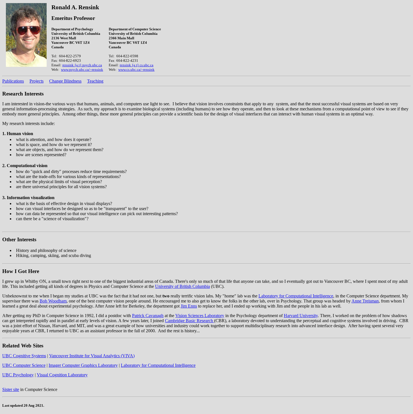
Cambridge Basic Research (189, 320)
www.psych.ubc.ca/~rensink (82, 69)
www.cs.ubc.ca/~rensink (136, 69)
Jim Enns (189, 306)
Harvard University (301, 315)
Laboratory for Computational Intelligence (295, 296)
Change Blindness (65, 81)
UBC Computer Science (24, 365)
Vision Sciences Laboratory (199, 315)
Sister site (10, 389)
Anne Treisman (365, 301)
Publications (13, 81)
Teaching (95, 81)
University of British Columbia (182, 286)
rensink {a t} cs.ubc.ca (136, 65)
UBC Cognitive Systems (24, 355)
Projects (37, 81)
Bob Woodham (53, 301)
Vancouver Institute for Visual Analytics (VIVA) (92, 355)
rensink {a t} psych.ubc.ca (82, 65)
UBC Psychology (18, 374)
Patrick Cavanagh (148, 315)
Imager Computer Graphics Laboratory (83, 365)
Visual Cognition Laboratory (62, 374)
